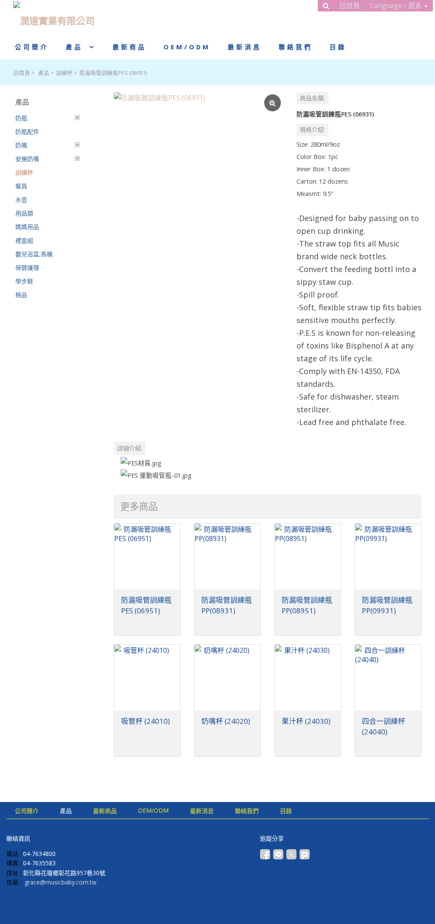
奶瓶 (21, 118)
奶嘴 (21, 145)
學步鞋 (24, 281)
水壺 (21, 200)
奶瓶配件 (27, 132)
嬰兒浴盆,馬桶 (34, 254)
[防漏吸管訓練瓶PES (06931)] (198, 176)
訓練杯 (64, 73)
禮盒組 (24, 240)
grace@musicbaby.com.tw (60, 882)
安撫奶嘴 (27, 159)
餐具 (21, 186)
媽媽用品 (27, 227)
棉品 (21, 295)
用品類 (24, 213)
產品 (43, 73)
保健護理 (27, 268)
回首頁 (22, 73)
